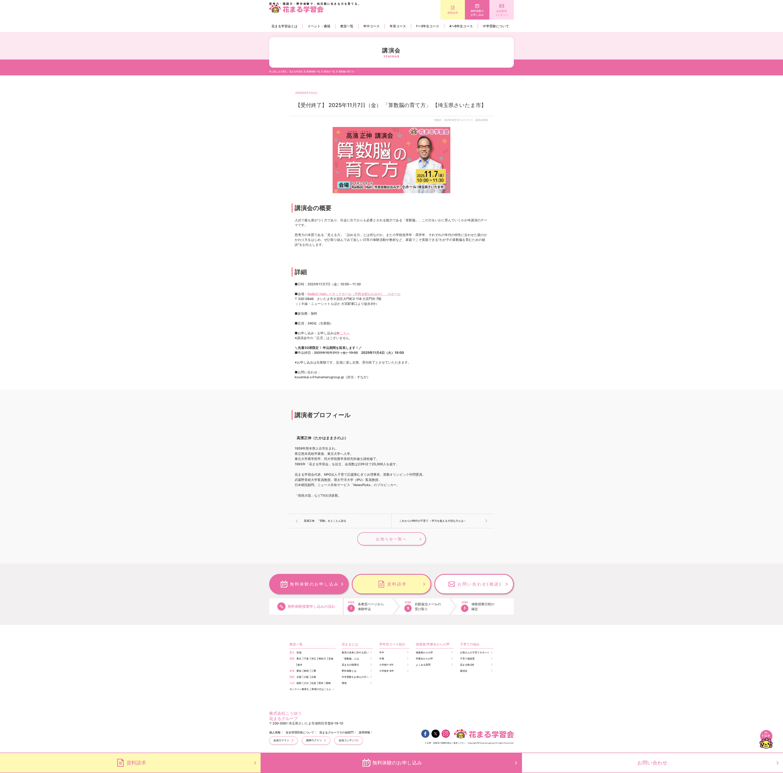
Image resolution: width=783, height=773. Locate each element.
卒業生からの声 (424, 658)
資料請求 (452, 12)
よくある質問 (423, 664)
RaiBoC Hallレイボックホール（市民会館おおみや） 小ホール (353, 294)
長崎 (328, 683)
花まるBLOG (467, 664)
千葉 (306, 658)
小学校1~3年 (386, 664)
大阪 (306, 676)
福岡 (298, 683)
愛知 (298, 670)
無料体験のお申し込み (477, 13)
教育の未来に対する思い (355, 652)
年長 (381, 658)
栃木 (299, 664)
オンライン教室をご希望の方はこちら (310, 689)
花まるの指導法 (350, 664)
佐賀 (313, 683)
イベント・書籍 (318, 26)
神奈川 (322, 658)
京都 (298, 676)
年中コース (371, 26)
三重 (313, 670)
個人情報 (275, 732)
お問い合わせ (652, 763)
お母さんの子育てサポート (474, 652)
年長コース (398, 26)
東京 (298, 658)
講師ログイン (314, 740)
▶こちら (343, 333)
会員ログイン (281, 740)
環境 (344, 683)
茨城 (330, 658)
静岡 (306, 670)
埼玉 (313, 658)
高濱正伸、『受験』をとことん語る (325, 520)
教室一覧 (346, 26)
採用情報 (364, 732)
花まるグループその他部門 (336, 732)
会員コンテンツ (348, 740)
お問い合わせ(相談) (480, 584)
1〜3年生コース (427, 26)
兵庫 (313, 676)
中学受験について (496, 26)
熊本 (321, 683)
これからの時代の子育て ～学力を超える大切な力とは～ (432, 520)
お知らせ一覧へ (391, 539)
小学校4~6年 (386, 670)
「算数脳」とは (350, 658)
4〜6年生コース (461, 26)
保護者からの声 (424, 652)
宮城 (298, 652)
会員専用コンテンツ (501, 13)
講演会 (463, 670)
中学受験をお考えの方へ (355, 676)
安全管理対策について (300, 732)
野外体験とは (349, 670)
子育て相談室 (467, 658)
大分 (306, 683)
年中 (381, 652)
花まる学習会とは (284, 26)
